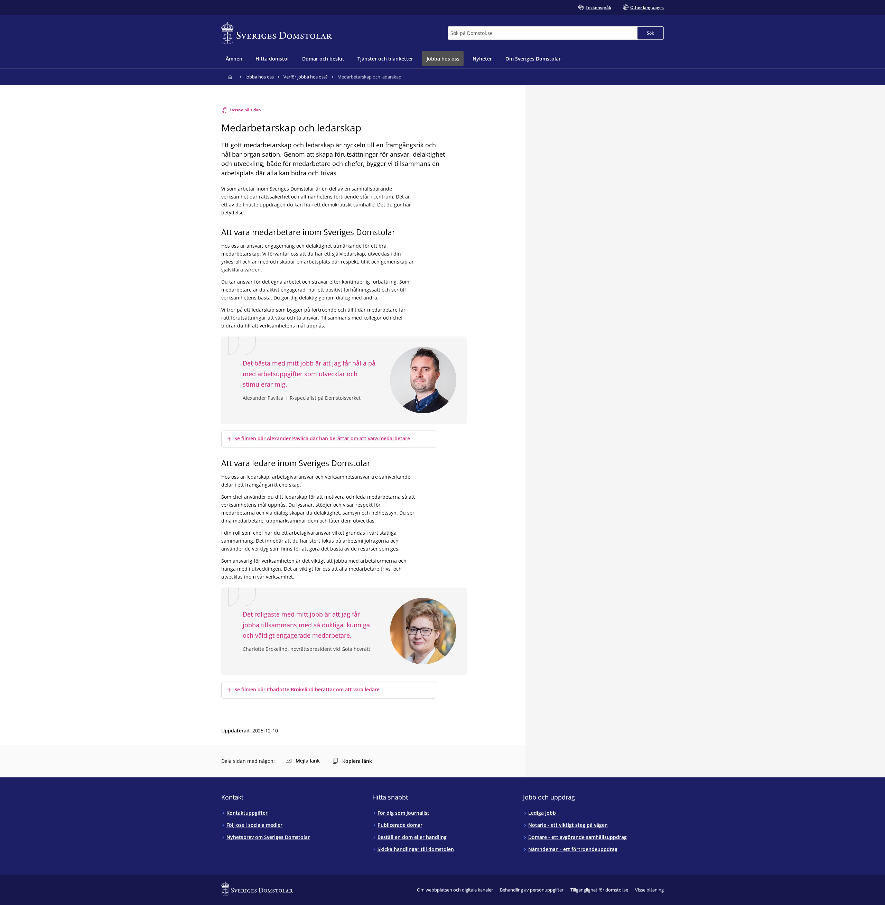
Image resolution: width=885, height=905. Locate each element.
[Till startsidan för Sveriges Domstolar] (276, 33)
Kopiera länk (357, 761)
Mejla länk (308, 760)
